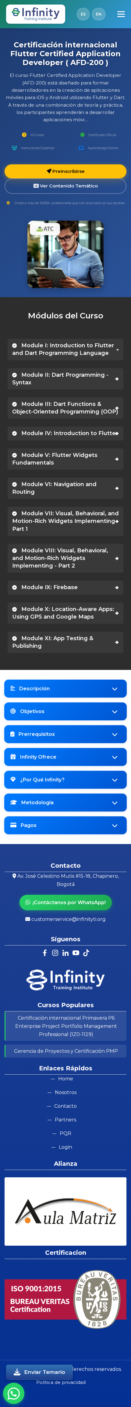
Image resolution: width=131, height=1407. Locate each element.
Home (65, 1079)
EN (98, 14)
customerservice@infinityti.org (68, 919)
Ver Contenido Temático (68, 186)
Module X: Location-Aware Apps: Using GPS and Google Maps (63, 613)
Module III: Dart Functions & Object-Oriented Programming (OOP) (65, 408)
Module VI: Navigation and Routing (54, 488)
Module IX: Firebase (49, 587)
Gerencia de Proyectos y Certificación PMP (66, 1051)
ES (83, 14)
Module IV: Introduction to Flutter (69, 433)
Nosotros (65, 1092)
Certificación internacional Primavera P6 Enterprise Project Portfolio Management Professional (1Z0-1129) (66, 1026)
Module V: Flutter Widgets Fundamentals (54, 459)
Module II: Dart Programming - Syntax (60, 379)
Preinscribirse (68, 171)
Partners (65, 1120)
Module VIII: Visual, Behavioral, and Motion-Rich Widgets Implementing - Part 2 (60, 558)
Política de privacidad (61, 1382)
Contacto (65, 1106)
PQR (65, 1133)
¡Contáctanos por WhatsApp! (69, 902)
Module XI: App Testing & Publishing (52, 642)
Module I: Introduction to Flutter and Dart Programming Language (63, 349)
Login (65, 1147)
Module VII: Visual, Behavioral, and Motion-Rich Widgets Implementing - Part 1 (65, 521)
